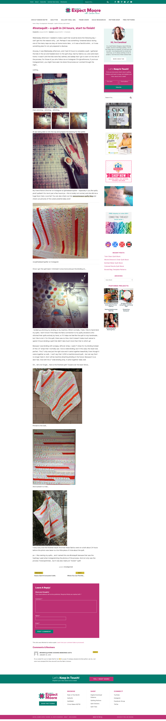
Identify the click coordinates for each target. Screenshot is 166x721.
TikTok (116, 704)
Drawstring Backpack (126, 310)
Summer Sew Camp (53, 2)
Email (37, 623)
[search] (108, 2)
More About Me (118, 59)
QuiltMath (70, 701)
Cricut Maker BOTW (73, 704)
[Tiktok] (128, 2)
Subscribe (43, 2)
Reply (95, 652)
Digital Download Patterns (96, 696)
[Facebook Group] (124, 2)
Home (31, 2)
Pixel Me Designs (128, 717)
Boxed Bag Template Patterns (115, 269)
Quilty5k (70, 698)
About (36, 2)
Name (37, 615)
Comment (38, 599)
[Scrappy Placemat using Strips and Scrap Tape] (126, 302)
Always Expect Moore (83, 10)
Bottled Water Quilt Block (113, 263)
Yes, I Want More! (101, 679)
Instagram (117, 698)
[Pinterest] (121, 2)
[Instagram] (118, 2)
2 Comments (67, 32)
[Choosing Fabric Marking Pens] (111, 326)
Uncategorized (43, 23)
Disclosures (64, 2)
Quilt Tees (94, 707)
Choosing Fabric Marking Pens (111, 328)
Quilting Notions (96, 700)
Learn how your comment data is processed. (70, 642)
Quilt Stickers (95, 703)
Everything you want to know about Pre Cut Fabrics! (111, 305)
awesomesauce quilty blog (83, 196)
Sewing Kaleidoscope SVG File (111, 310)
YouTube (117, 695)
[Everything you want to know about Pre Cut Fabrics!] (111, 302)
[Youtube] (131, 2)
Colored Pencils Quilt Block (114, 266)
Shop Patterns (48, 703)
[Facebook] (115, 2)
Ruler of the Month (73, 695)
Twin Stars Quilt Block (112, 256)
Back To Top (97, 717)
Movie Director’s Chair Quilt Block (116, 260)
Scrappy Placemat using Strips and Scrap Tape (126, 305)
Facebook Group (119, 701)
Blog (38, 23)
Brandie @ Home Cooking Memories (54, 653)
